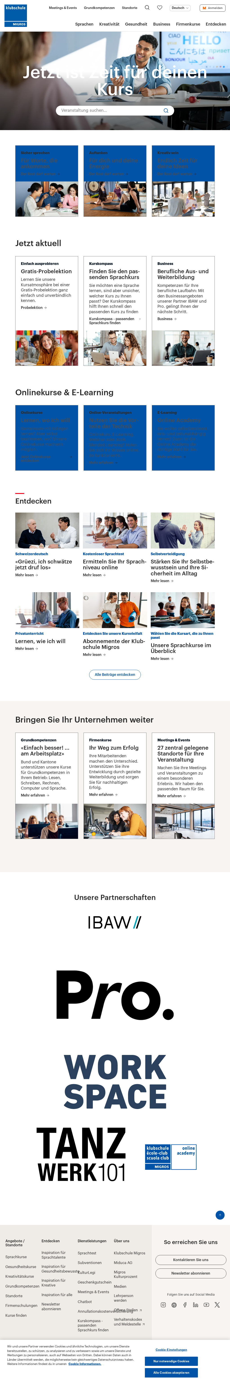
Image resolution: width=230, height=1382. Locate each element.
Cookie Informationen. (85, 1363)
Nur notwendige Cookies (171, 1361)
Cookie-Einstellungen (171, 1349)
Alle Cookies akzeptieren (171, 1372)
